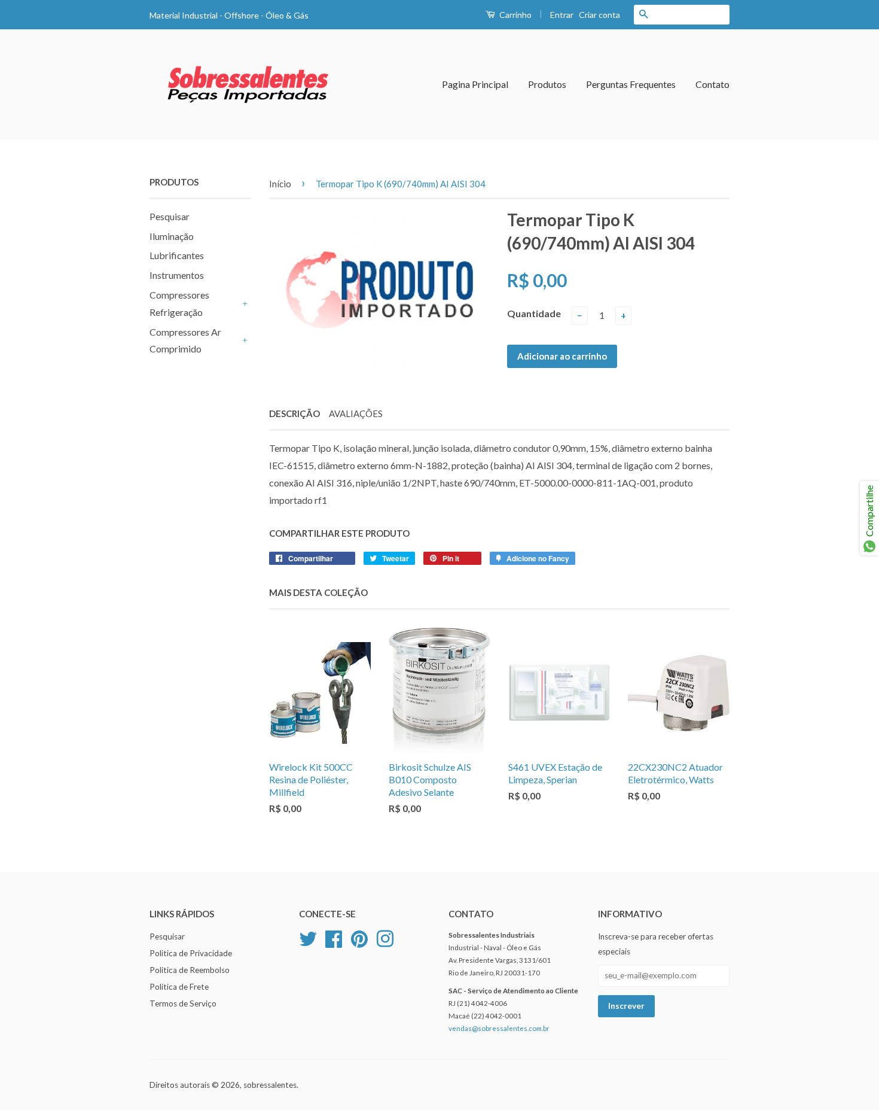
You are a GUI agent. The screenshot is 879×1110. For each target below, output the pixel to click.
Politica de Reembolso (189, 970)
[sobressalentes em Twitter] (308, 937)
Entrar (561, 15)
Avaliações (356, 413)
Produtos (547, 84)
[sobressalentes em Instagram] (385, 937)
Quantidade (534, 313)
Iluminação (171, 236)
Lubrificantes (176, 255)
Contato (712, 84)
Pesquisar (169, 216)
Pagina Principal (475, 84)
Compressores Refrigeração (179, 303)
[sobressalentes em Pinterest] (359, 937)
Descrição (294, 413)
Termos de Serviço (182, 1003)
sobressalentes (270, 1085)
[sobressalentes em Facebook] (334, 937)
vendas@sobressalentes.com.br (499, 1028)
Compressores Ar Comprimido (185, 340)
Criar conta (599, 15)
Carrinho (515, 15)
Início (280, 183)
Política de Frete (179, 987)
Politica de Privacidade (190, 953)
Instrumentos (176, 275)
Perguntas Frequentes (631, 84)
